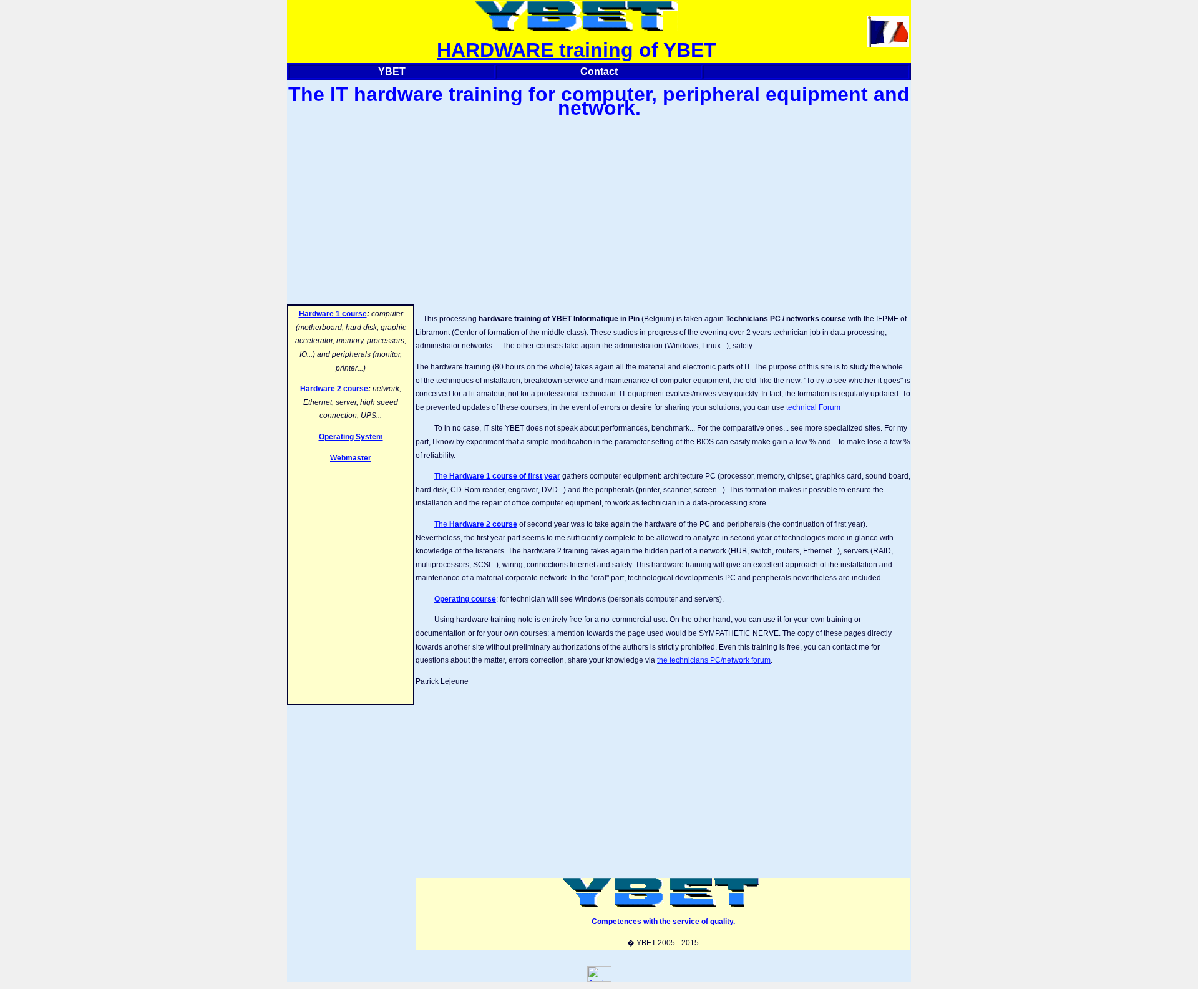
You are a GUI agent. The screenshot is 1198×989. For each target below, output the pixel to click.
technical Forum (813, 407)
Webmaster (350, 458)
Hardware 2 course (334, 388)
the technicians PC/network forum (714, 660)
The (497, 476)
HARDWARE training (535, 50)
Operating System (351, 436)
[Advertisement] (599, 209)
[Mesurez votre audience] (599, 979)
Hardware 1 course (333, 313)
